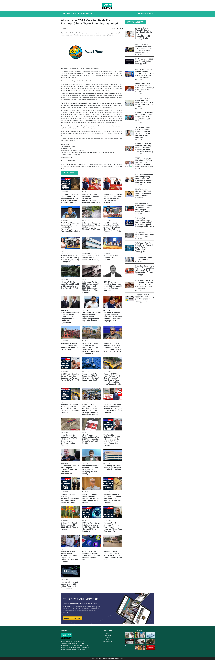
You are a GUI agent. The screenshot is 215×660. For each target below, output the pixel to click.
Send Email (68, 148)
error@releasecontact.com (69, 166)
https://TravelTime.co (73, 154)
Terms (107, 639)
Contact (107, 637)
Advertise (107, 635)
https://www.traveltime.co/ (86, 81)
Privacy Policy (107, 641)
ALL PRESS (81, 14)
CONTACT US (90, 14)
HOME (63, 14)
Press (107, 633)
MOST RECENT (72, 14)
